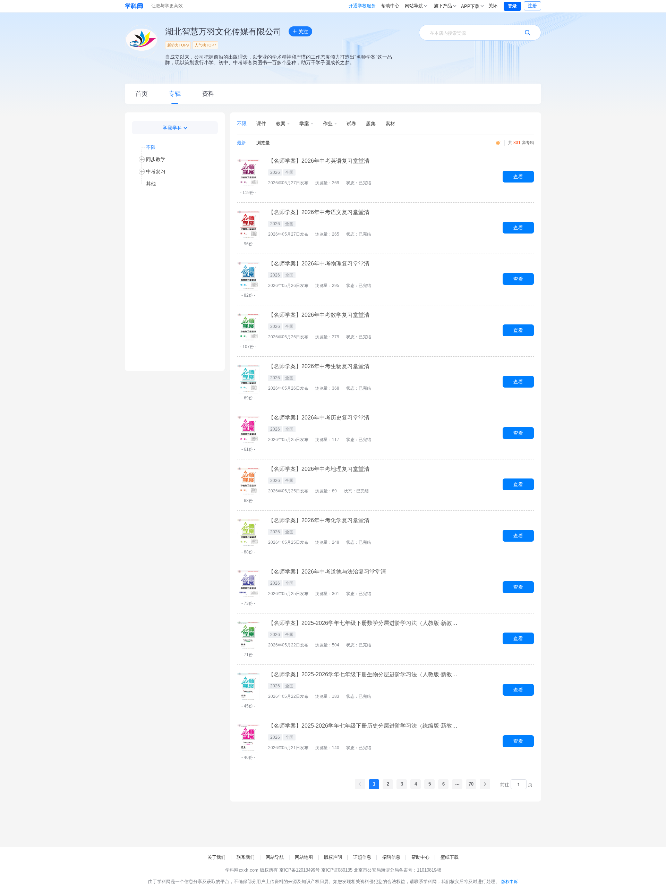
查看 (518, 176)
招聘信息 (391, 857)
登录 (512, 6)
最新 (241, 142)
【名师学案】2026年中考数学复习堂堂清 (318, 315)
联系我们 (246, 857)
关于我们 (216, 857)
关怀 (492, 5)
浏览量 (263, 142)
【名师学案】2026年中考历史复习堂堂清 (318, 418)
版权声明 (333, 857)
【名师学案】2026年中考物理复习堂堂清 (318, 263)
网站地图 (304, 857)
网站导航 (275, 857)
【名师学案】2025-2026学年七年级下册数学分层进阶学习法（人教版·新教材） (365, 623)
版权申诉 (509, 881)
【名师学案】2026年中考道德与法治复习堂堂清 (327, 572)
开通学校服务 (362, 5)
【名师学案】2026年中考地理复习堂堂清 (318, 469)
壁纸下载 (450, 857)
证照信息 (362, 857)
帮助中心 (390, 5)
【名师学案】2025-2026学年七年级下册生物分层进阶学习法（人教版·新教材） (365, 674)
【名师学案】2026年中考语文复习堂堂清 (318, 212)
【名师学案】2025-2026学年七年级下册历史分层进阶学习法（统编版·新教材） (365, 726)
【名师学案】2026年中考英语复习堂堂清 (318, 161)
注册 (532, 5)
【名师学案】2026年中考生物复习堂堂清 (318, 366)
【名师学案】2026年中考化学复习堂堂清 (318, 520)
